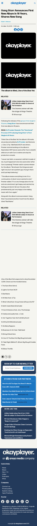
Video (4, 474)
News (4, 468)
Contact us (6, 486)
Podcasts (5, 476)
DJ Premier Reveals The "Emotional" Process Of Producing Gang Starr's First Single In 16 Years (17, 132)
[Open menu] (2, 3)
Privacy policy (7, 489)
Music (4, 470)
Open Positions (7, 493)
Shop (4, 479)
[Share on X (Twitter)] (18, 29)
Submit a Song (7, 491)
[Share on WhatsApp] (21, 29)
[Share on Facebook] (15, 29)
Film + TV (5, 472)
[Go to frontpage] (18, 3)
